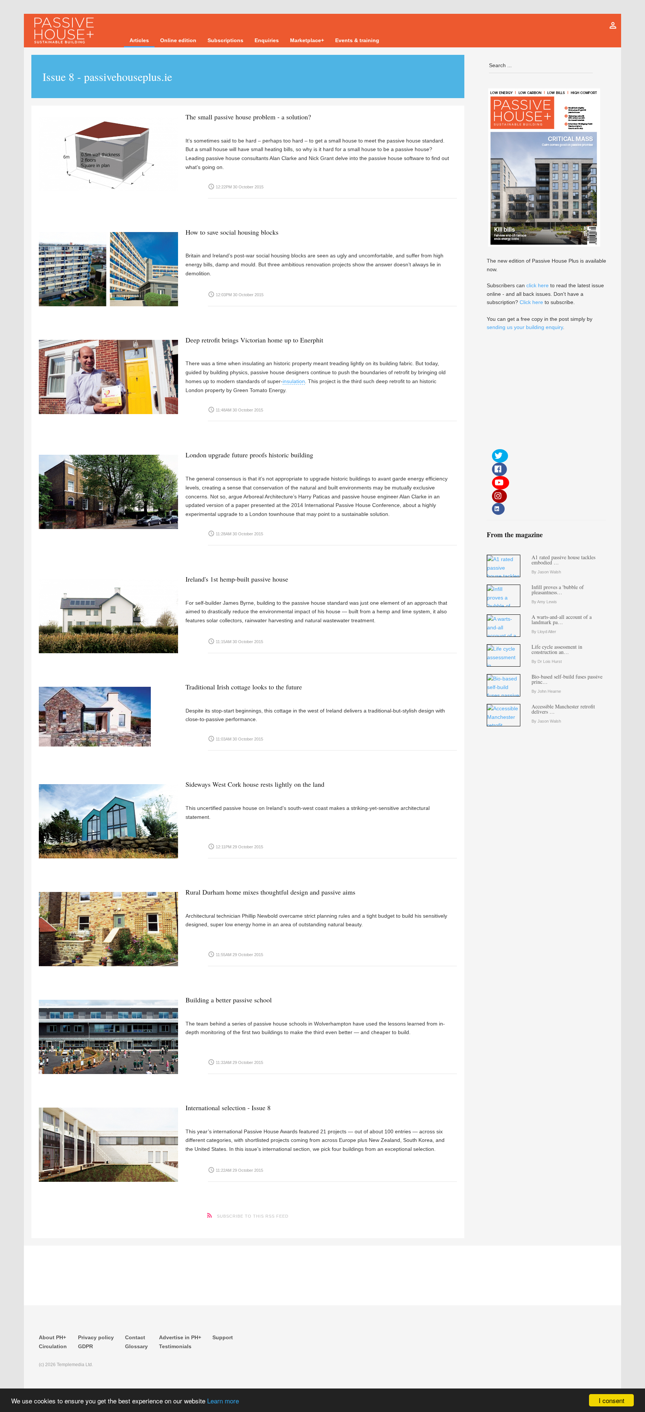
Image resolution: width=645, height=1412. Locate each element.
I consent (611, 1400)
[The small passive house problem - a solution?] (108, 152)
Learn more (223, 1400)
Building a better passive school (229, 999)
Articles (139, 40)
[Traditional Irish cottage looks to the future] (108, 714)
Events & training (357, 40)
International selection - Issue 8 (228, 1107)
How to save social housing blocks (232, 232)
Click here (531, 302)
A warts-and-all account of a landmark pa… (562, 619)
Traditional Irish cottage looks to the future (244, 686)
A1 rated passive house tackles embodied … (563, 560)
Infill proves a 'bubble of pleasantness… (558, 589)
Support (222, 1337)
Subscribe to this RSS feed (253, 1216)
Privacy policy (96, 1337)
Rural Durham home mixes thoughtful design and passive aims (270, 891)
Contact (135, 1337)
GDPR (85, 1346)
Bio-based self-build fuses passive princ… (567, 679)
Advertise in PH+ (180, 1337)
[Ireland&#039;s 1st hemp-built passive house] (108, 614)
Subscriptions (225, 40)
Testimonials (175, 1346)
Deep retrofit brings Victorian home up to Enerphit (254, 339)
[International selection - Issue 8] (108, 1143)
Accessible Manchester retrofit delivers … (563, 709)
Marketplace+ (307, 40)
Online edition (178, 40)
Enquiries (267, 40)
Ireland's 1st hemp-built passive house (237, 578)
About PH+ (52, 1337)
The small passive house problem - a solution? (248, 116)
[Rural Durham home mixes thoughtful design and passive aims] (108, 927)
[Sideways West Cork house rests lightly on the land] (108, 819)
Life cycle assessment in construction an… (557, 649)
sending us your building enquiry (525, 327)
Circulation (53, 1346)
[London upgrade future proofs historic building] (108, 490)
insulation (294, 381)
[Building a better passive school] (108, 1035)
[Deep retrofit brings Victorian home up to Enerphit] (108, 375)
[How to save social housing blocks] (108, 267)
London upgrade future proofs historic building (249, 454)
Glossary (136, 1346)
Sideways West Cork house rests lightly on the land (255, 784)
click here (537, 285)
